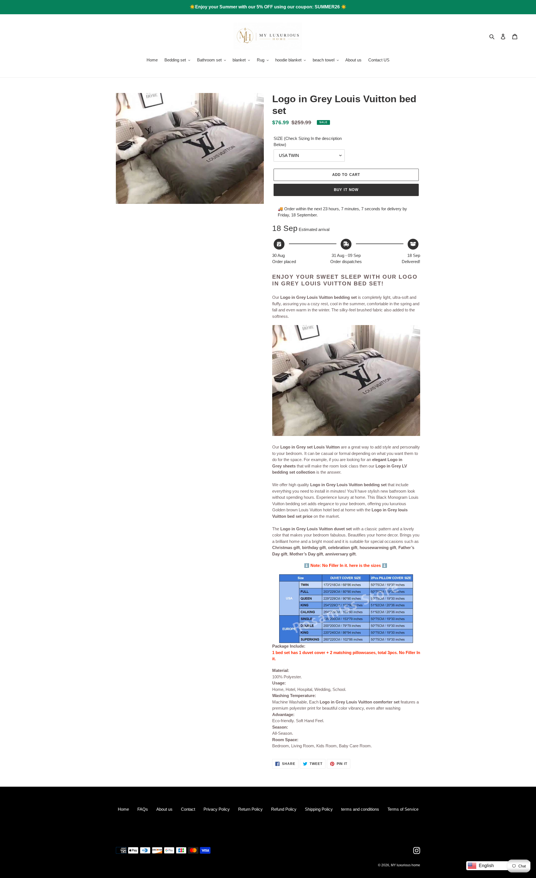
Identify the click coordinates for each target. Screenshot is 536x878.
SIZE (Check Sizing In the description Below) (308, 141)
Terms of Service (402, 809)
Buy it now (346, 190)
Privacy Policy (217, 809)
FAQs (142, 809)
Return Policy (250, 809)
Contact (188, 809)
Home (123, 809)
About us (164, 809)
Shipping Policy (319, 809)
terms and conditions (360, 809)
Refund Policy (283, 809)
